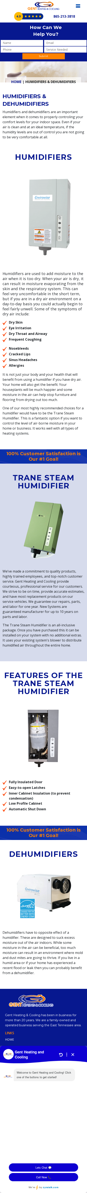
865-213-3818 (64, 16)
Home (16, 81)
